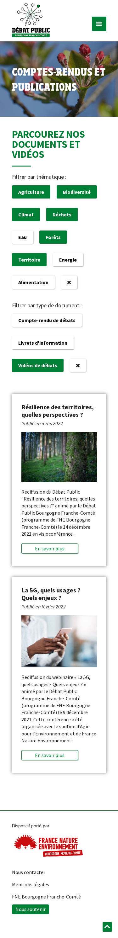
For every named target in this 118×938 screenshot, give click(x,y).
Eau (22, 237)
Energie (68, 260)
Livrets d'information (42, 343)
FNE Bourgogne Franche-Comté (46, 896)
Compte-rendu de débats (47, 320)
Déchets (62, 214)
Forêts (53, 237)
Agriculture (31, 192)
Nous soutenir (30, 909)
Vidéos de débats (37, 365)
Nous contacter (28, 872)
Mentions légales (30, 884)
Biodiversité (77, 192)
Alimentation (33, 282)
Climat (26, 214)
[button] (99, 24)
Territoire (29, 260)
